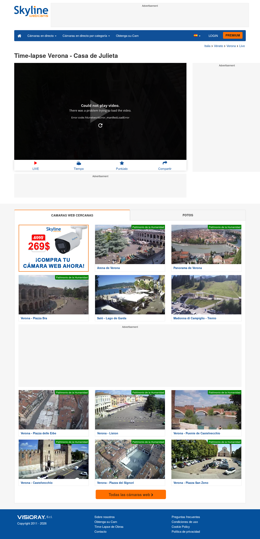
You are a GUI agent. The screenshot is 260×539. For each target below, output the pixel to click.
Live (242, 46)
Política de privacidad (186, 531)
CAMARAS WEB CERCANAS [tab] (72, 215)
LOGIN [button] (213, 35)
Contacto (100, 531)
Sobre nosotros (104, 517)
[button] (197, 35)
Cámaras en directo (40, 35)
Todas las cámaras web (130, 494)
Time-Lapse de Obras (109, 526)
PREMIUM (232, 35)
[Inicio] (19, 35)
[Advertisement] (150, 18)
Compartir (164, 168)
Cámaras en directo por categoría (85, 35)
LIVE (35, 168)
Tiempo (79, 168)
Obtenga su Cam (127, 35)
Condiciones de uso (185, 521)
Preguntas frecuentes (186, 517)
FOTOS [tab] (188, 215)
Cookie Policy (181, 526)
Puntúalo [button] (122, 168)
